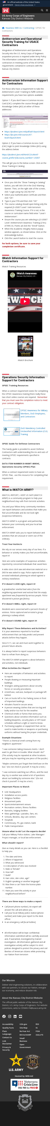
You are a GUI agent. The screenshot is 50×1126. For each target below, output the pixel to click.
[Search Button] (41, 10)
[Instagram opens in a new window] (9, 1016)
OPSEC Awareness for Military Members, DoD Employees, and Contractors (34, 413)
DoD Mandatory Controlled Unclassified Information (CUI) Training (34, 431)
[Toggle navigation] (46, 10)
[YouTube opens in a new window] (20, 1016)
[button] (25, 5)
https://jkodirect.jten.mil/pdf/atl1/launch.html (24, 131)
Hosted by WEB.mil (24, 1076)
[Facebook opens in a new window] (4, 1016)
